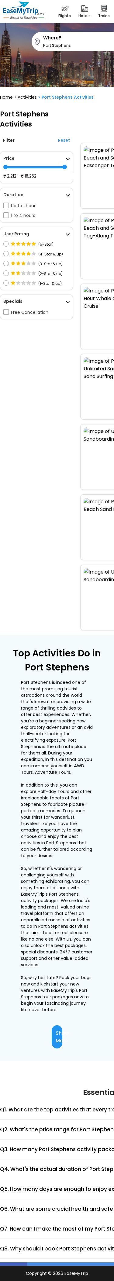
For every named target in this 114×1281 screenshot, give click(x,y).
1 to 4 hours (23, 215)
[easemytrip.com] (23, 11)
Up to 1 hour (23, 206)
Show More (59, 1037)
